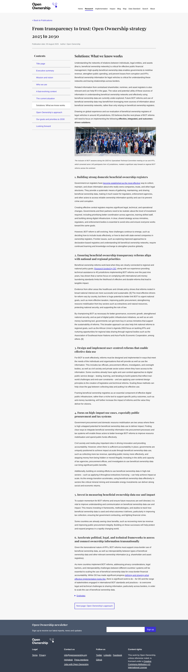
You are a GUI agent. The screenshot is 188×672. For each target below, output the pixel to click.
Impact (112, 9)
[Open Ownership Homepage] (44, 6)
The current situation (45, 98)
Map (124, 9)
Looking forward (43, 126)
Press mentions (81, 660)
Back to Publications (42, 20)
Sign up (150, 629)
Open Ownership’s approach (49, 112)
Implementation (101, 9)
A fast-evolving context (46, 91)
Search (145, 9)
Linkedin (107, 655)
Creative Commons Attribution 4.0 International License (139, 664)
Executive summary (45, 71)
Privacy (42, 655)
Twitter (99, 655)
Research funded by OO (105, 268)
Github (99, 660)
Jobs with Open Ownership (76, 664)
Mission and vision (44, 77)
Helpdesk (68, 660)
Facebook (117, 655)
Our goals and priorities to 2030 (50, 119)
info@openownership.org (75, 655)
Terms (35, 655)
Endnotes (81, 596)
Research (89, 9)
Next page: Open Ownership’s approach (94, 606)
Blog (119, 9)
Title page (40, 64)
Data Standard (134, 9)
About (152, 9)
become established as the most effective (121, 183)
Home (80, 9)
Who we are (41, 84)
